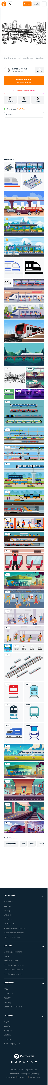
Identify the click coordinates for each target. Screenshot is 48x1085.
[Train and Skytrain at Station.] (23, 524)
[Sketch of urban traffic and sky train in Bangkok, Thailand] (14, 426)
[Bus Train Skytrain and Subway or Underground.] (23, 507)
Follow (39, 71)
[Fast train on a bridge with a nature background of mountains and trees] (23, 403)
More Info (9, 114)
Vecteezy (7, 1048)
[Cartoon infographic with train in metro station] (12, 448)
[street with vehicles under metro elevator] (23, 232)
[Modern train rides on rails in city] (23, 894)
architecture (11, 985)
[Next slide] (38, 986)
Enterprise (8, 1057)
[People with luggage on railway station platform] (23, 969)
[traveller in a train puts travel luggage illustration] (23, 631)
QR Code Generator (12, 1079)
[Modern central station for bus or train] (23, 912)
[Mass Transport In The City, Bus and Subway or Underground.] (23, 574)
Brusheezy (8, 1043)
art (23, 985)
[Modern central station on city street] (23, 652)
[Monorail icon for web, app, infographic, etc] (12, 192)
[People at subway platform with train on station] (23, 705)
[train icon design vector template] (13, 772)
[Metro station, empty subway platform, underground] (18, 465)
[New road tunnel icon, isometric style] (9, 167)
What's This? (21, 109)
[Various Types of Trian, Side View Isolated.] (23, 484)
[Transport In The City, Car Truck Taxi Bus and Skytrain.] (23, 546)
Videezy (7, 1052)
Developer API (10, 1066)
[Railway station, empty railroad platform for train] (23, 932)
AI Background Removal (14, 1074)
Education (8, 1061)
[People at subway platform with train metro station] (23, 688)
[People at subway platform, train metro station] (23, 595)
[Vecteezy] (3, 3)
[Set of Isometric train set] (23, 747)
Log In (36, 4)
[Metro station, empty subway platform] (23, 953)
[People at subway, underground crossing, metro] (23, 670)
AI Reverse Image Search (14, 1070)
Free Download (24, 80)
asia (32, 985)
